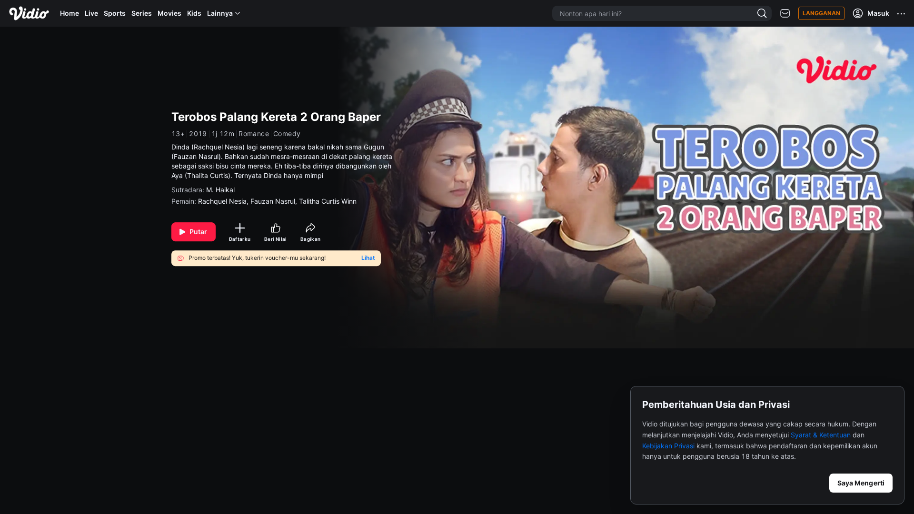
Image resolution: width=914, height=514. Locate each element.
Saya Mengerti (860, 483)
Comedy (286, 134)
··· (901, 13)
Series (141, 13)
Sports (115, 13)
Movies (169, 13)
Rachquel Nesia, (224, 201)
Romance (253, 134)
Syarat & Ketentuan (821, 435)
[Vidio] (29, 13)
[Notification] (785, 14)
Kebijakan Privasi (668, 446)
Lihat (368, 258)
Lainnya (220, 13)
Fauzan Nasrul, (274, 201)
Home (69, 13)
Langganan (821, 13)
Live (91, 13)
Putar (198, 231)
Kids (194, 13)
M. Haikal (220, 190)
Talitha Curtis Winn (328, 201)
